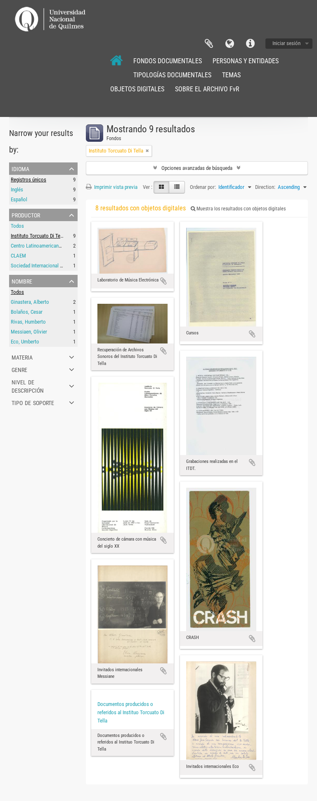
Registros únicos (28, 179)
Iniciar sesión (286, 43)
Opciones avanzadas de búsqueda (196, 168)
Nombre (22, 281)
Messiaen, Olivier (29, 332)
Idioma (229, 43)
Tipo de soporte (33, 402)
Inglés (17, 189)
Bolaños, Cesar (27, 312)
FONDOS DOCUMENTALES (167, 61)
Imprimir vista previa (115, 187)
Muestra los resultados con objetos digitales (240, 209)
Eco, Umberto (25, 342)
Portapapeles (209, 43)
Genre (19, 369)
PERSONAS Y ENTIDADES (246, 61)
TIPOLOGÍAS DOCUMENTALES (172, 75)
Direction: (265, 187)
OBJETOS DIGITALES (137, 89)
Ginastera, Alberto (30, 302)
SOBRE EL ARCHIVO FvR (207, 89)
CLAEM (18, 256)
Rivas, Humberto (28, 322)
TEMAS (231, 75)
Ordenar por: (203, 187)
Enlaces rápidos (250, 43)
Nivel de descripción (28, 386)
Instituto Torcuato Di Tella (38, 236)
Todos (17, 226)
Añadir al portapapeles (163, 281)
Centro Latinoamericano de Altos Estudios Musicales (67, 246)
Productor (26, 214)
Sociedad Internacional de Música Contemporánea (63, 265)
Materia (22, 357)
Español (19, 199)
